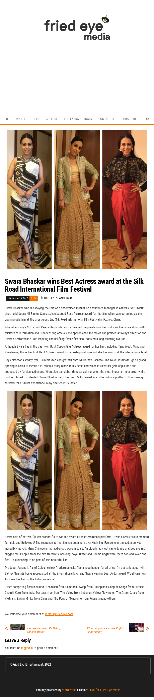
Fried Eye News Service (58, 298)
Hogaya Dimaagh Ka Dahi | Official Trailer (43, 630)
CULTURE (52, 119)
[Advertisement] (77, 75)
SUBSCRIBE (129, 119)
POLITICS (22, 119)
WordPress (69, 690)
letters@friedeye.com (59, 614)
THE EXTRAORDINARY (78, 119)
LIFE (37, 119)
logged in (27, 648)
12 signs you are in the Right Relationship (105, 630)
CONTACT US (107, 119)
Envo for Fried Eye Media (104, 690)
